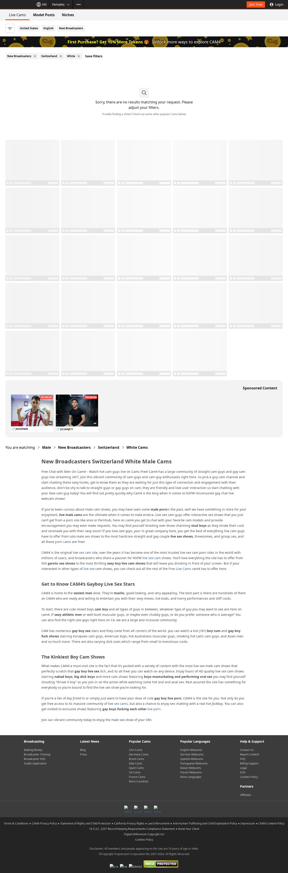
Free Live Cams (180, 569)
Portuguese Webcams (194, 763)
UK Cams (134, 772)
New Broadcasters (71, 28)
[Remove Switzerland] (60, 56)
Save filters (93, 56)
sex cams (121, 703)
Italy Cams (135, 763)
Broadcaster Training (37, 754)
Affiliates (245, 795)
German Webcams (192, 754)
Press (83, 754)
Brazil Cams (136, 759)
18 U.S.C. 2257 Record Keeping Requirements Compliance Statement (132, 829)
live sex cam (151, 558)
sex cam (85, 552)
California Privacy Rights (129, 823)
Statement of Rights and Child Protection (85, 823)
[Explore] (78, 4)
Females (58, 4)
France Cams (137, 777)
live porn (154, 709)
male (46, 447)
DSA (242, 772)
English (48, 28)
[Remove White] (78, 56)
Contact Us (247, 750)
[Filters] (9, 28)
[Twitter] (147, 809)
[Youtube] (157, 809)
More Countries (138, 781)
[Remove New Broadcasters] (35, 56)
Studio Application (35, 763)
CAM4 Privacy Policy (44, 823)
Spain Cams (136, 768)
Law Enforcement (158, 823)
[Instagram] (137, 809)
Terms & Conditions (16, 823)
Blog (83, 750)
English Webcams (191, 750)
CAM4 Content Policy (271, 823)
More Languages (190, 777)
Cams (137, 447)
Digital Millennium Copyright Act (144, 834)
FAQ (242, 759)
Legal (243, 768)
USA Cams (135, 750)
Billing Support (249, 763)
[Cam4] (16, 4)
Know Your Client (188, 829)
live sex (88, 569)
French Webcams (191, 772)
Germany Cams (138, 754)
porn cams (63, 542)
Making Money (33, 750)
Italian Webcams (190, 768)
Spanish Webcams (191, 759)
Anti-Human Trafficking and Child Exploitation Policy (205, 823)
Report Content (249, 754)
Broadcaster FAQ (34, 759)
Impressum (248, 823)
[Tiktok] (127, 809)
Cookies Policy (249, 777)
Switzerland (108, 447)
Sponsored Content (260, 388)
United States (29, 28)
